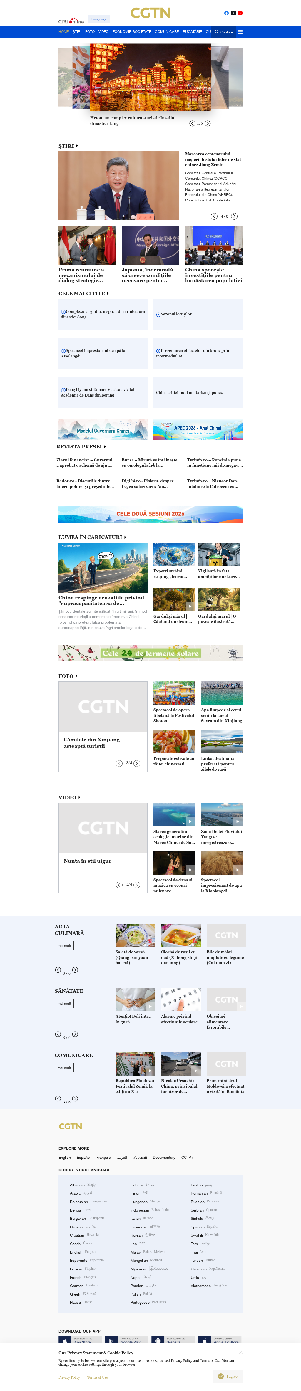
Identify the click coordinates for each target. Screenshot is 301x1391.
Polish (141, 1294)
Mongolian (146, 1260)
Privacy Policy (69, 1377)
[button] (214, 216)
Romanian (206, 1193)
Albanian (82, 1184)
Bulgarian (86, 1218)
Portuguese (148, 1302)
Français (103, 1157)
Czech (81, 1243)
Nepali (141, 1277)
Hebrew (143, 1184)
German (83, 1285)
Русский (140, 1157)
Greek (83, 1294)
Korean (143, 1235)
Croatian (84, 1235)
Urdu (199, 1277)
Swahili (205, 1235)
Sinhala (202, 1218)
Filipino (82, 1268)
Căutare (226, 32)
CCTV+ (187, 1157)
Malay (148, 1252)
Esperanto (86, 1260)
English (64, 1157)
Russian (205, 1201)
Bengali (80, 1210)
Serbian (204, 1210)
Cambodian (83, 1226)
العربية (122, 1157)
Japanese (145, 1226)
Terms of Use (97, 1377)
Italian (142, 1218)
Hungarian (146, 1201)
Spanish (204, 1226)
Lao (138, 1243)
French (83, 1277)
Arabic (81, 1193)
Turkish (203, 1260)
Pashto (201, 1184)
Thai (198, 1252)
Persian (143, 1285)
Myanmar (149, 1268)
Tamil (200, 1243)
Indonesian (151, 1210)
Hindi (139, 1193)
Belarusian (88, 1201)
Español (84, 1157)
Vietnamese (209, 1285)
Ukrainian (208, 1268)
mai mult (64, 945)
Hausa (81, 1302)
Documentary (164, 1157)
